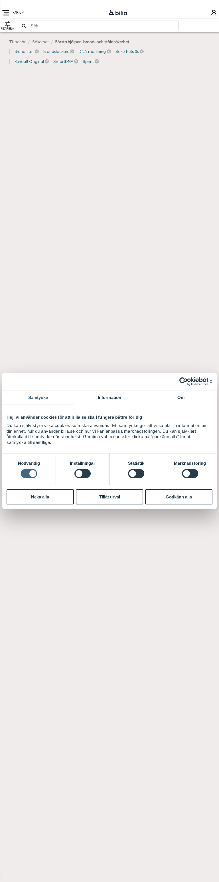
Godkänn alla (179, 496)
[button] (27, 51)
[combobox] (99, 25)
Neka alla (40, 496)
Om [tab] (180, 397)
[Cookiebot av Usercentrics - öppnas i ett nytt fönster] (187, 381)
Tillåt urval (109, 496)
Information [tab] (109, 397)
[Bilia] (118, 12)
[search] (99, 25)
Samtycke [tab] (38, 397)
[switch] (82, 473)
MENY (18, 12)
